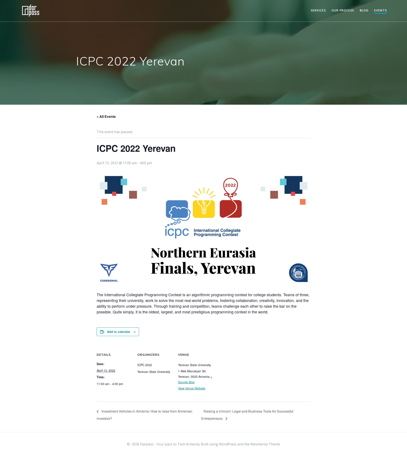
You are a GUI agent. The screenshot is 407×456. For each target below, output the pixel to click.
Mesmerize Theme (265, 444)
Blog (364, 10)
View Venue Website (191, 388)
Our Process (343, 10)
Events (380, 10)
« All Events (106, 116)
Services (318, 10)
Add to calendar (118, 331)
